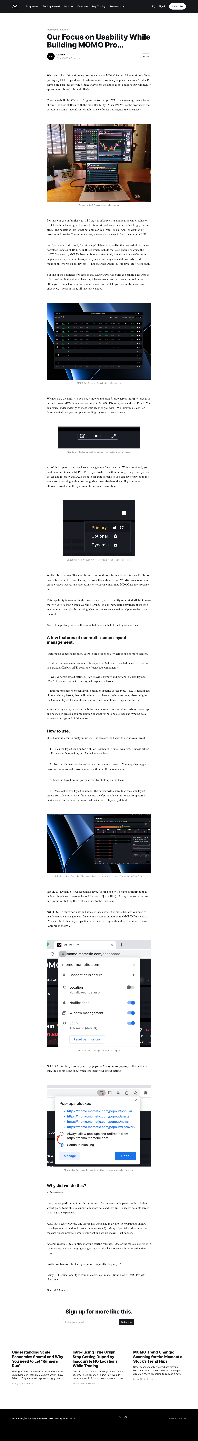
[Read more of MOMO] (51, 56)
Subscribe (177, 6)
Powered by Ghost (177, 1418)
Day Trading (99, 6)
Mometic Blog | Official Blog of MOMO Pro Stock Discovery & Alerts (40, 1418)
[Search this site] (153, 6)
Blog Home (32, 6)
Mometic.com (117, 6)
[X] (120, 1417)
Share (146, 56)
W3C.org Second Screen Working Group (75, 605)
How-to (68, 6)
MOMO (60, 54)
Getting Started (51, 6)
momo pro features (57, 29)
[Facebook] (126, 1417)
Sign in (162, 6)
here (56, 1279)
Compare (82, 6)
